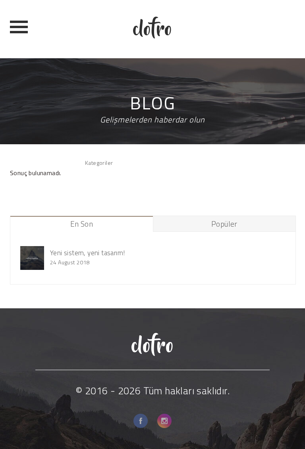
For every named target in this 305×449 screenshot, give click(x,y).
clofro (152, 29)
